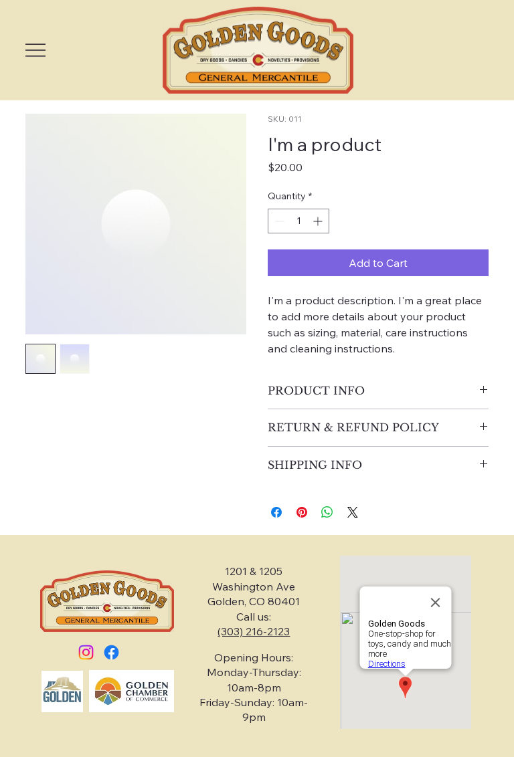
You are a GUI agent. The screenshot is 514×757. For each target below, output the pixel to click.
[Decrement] (278, 221)
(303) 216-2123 (254, 631)
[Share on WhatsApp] (327, 512)
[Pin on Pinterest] (302, 512)
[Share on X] (353, 512)
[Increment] (319, 221)
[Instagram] (86, 652)
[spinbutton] (298, 221)
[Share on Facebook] (276, 512)
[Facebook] (111, 652)
